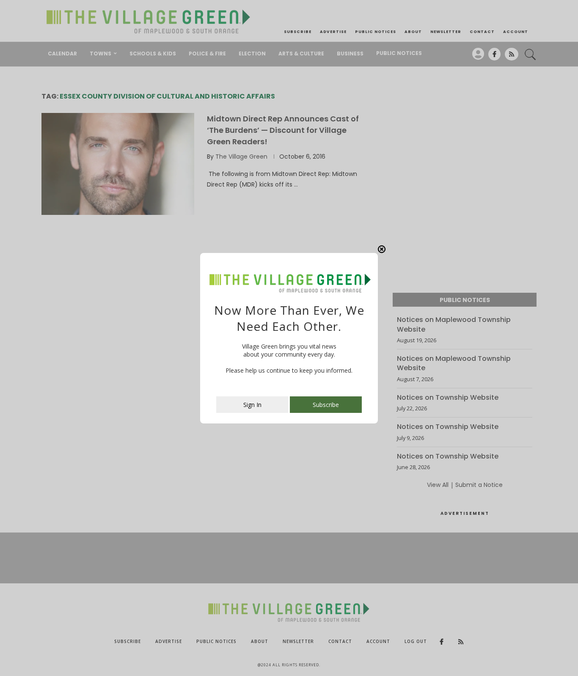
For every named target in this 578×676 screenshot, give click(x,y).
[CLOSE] (381, 249)
